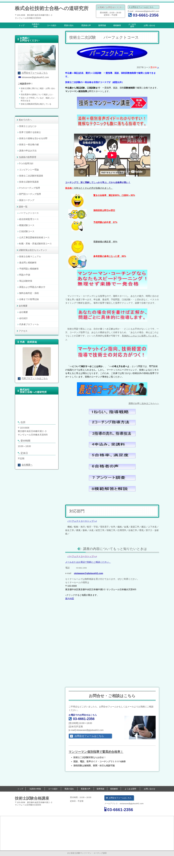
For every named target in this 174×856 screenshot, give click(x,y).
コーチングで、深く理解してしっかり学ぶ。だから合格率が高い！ (97, 182)
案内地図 (69, 598)
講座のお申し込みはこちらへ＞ (144, 403)
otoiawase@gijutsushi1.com (147, 11)
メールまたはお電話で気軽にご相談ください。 (88, 562)
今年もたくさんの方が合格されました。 (89, 188)
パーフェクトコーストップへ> (82, 521)
